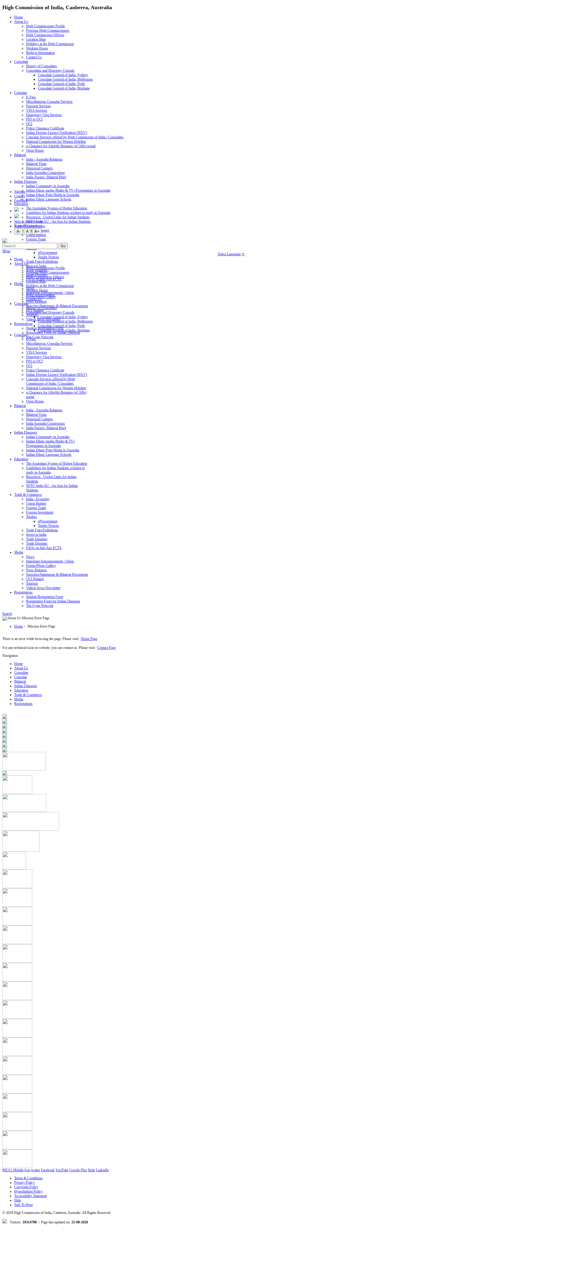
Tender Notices (48, 257)
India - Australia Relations (44, 159)
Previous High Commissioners (47, 30)
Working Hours (37, 48)
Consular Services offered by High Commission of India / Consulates (75, 137)
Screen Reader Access (29, 226)
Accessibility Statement (30, 1196)
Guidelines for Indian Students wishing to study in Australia (68, 213)
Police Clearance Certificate (45, 128)
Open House (35, 150)
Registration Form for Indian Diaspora (53, 601)
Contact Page (106, 648)
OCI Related (35, 579)
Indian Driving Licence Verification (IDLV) (56, 133)
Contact (19, 196)
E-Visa (31, 97)
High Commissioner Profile (45, 26)
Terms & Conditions (28, 1178)
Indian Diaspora (25, 181)
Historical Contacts (39, 168)
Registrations (23, 324)
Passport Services (38, 106)
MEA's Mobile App (16, 1170)
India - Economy (37, 499)
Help (17, 1200)
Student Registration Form (44, 597)
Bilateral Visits (36, 164)
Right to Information (40, 53)
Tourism (32, 315)
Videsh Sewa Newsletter (43, 588)
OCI (29, 124)
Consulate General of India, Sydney (63, 75)
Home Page (89, 639)
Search (7, 614)
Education (21, 204)
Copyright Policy (26, 1187)
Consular (20, 93)
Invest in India (36, 534)
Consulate (21, 62)
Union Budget (36, 235)
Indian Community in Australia (47, 186)
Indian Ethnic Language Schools (48, 199)
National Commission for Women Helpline (56, 141)
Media (18, 284)
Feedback (21, 200)
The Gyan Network (39, 337)
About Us (21, 22)
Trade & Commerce (28, 494)
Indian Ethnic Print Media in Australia (52, 195)
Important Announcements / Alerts (50, 561)
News (30, 557)
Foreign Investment (39, 512)
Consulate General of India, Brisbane (64, 88)
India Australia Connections (45, 173)
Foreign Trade (36, 239)
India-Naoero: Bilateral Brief (46, 177)
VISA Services (36, 110)
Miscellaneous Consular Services (49, 102)
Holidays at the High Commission (50, 44)
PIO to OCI (34, 119)
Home (18, 17)
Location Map (36, 39)
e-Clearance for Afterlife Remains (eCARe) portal (60, 146)
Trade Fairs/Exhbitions (42, 261)
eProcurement (47, 253)
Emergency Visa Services (44, 115)
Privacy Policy (24, 1182)
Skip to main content (28, 221)
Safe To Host (23, 1205)
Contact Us (34, 57)
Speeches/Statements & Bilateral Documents (57, 306)
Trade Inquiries (36, 539)
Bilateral (20, 155)
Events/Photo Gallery (41, 566)
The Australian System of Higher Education (56, 463)
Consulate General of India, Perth (61, 84)
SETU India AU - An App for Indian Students (58, 221)
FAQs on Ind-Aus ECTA (44, 548)
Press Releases (36, 570)
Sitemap (19, 192)
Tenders (31, 517)
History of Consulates (41, 66)
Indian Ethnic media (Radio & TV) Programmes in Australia (68, 190)
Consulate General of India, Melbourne (65, 79)
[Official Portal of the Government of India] (17, 887)
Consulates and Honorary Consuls (50, 70)
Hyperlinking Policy (28, 1191)
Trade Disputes (36, 543)
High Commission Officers (45, 35)
